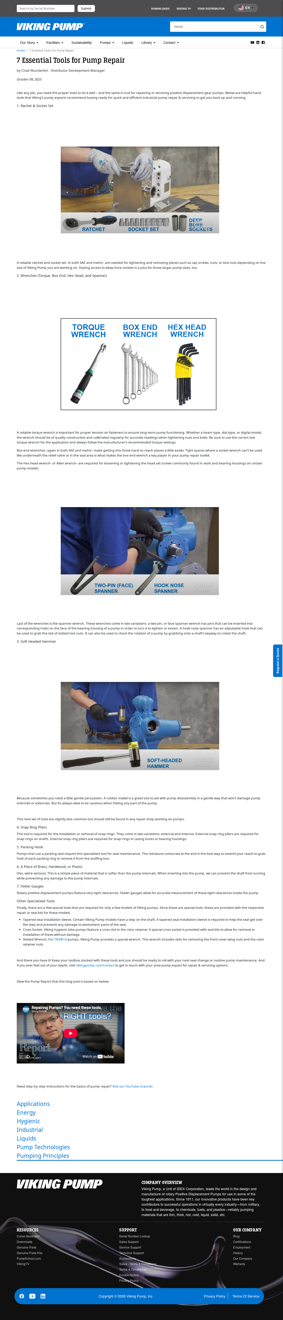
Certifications (242, 1241)
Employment (241, 1247)
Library (146, 43)
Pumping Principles (43, 1156)
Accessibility (127, 1258)
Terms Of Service (246, 1295)
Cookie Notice (129, 1275)
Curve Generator (28, 1236)
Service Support (130, 1247)
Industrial (30, 1130)
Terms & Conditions (132, 1269)
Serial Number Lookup (134, 1236)
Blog (236, 1236)
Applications (33, 1104)
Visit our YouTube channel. (132, 1086)
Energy (26, 1112)
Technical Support (131, 1253)
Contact (169, 43)
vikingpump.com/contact (95, 965)
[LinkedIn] (257, 42)
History (238, 1253)
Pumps (105, 43)
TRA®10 (60, 939)
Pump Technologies (43, 1147)
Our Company (242, 1258)
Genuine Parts (26, 1247)
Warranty (239, 1264)
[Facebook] (263, 42)
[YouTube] (252, 42)
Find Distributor (211, 8)
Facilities (53, 43)
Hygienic (28, 1121)
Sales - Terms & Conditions (137, 1264)
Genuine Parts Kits (29, 1253)
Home (21, 50)
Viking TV (184, 8)
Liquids (127, 43)
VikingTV (23, 1264)
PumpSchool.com (29, 1258)
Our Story (27, 43)
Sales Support (129, 1241)
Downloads (160, 8)
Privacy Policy (129, 1280)
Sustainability (81, 43)
